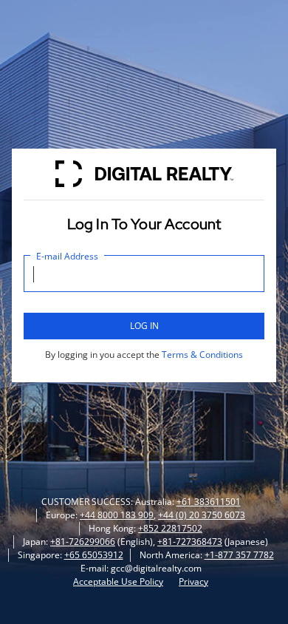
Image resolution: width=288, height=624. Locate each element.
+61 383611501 (208, 501)
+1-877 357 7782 (239, 555)
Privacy (193, 581)
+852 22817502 (170, 528)
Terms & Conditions (202, 354)
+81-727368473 (189, 541)
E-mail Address (67, 256)
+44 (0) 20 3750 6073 (201, 515)
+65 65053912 (93, 555)
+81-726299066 (82, 541)
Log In (144, 325)
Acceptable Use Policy (118, 581)
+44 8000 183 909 (117, 515)
